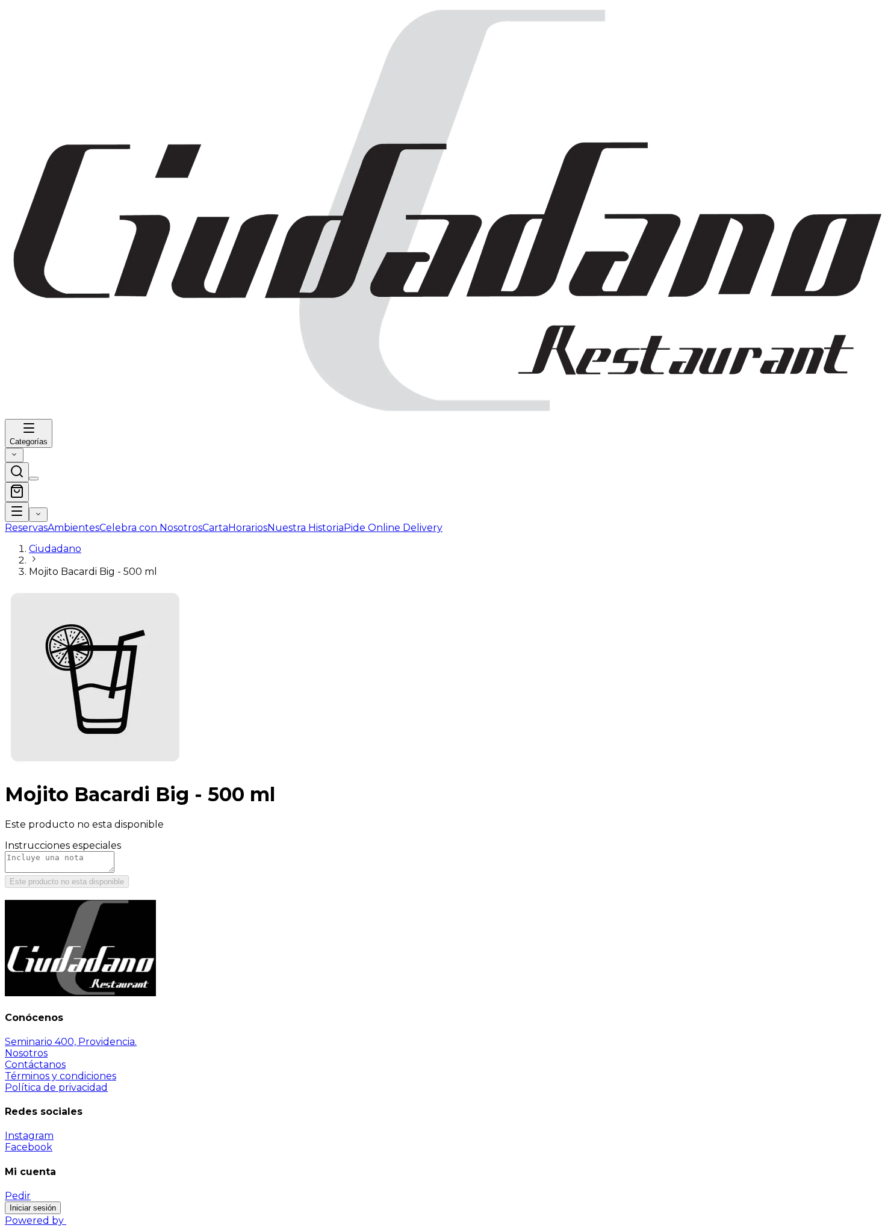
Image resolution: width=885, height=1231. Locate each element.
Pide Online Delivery (393, 527)
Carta (215, 527)
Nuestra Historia (305, 527)
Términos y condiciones (60, 1076)
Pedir (18, 1196)
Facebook (28, 1147)
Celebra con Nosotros (150, 527)
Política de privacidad (56, 1087)
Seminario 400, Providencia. (71, 1041)
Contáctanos (35, 1064)
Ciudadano (55, 548)
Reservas (26, 527)
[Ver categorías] (17, 512)
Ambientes (73, 527)
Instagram (29, 1135)
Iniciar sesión (33, 1207)
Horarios (247, 527)
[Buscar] (17, 472)
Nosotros (26, 1053)
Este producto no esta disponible (67, 881)
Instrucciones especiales (63, 845)
